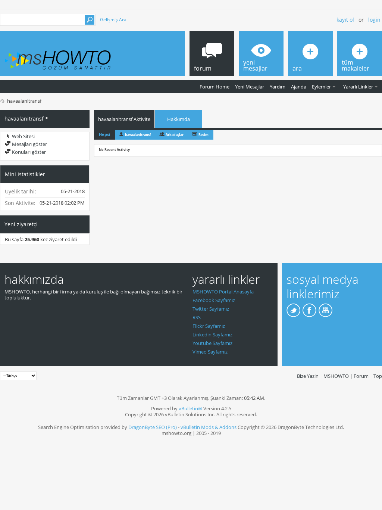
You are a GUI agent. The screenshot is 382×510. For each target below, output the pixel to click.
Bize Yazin (308, 376)
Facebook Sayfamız (213, 300)
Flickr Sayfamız (208, 326)
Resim (203, 134)
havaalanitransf (138, 134)
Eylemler (321, 86)
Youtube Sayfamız (212, 343)
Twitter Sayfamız (210, 308)
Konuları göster (28, 152)
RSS (196, 317)
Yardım (277, 86)
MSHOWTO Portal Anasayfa (223, 291)
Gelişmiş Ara (113, 19)
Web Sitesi (23, 136)
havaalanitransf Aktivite (124, 119)
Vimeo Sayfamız (210, 351)
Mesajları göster (29, 144)
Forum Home (214, 86)
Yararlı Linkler (358, 86)
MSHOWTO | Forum (346, 376)
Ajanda (298, 86)
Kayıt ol (345, 19)
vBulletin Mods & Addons (209, 427)
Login (374, 19)
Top (377, 376)
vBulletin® (190, 408)
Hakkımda (178, 119)
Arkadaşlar (175, 134)
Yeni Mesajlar (249, 86)
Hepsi (104, 134)
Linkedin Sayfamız (212, 334)
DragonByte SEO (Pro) (152, 427)
